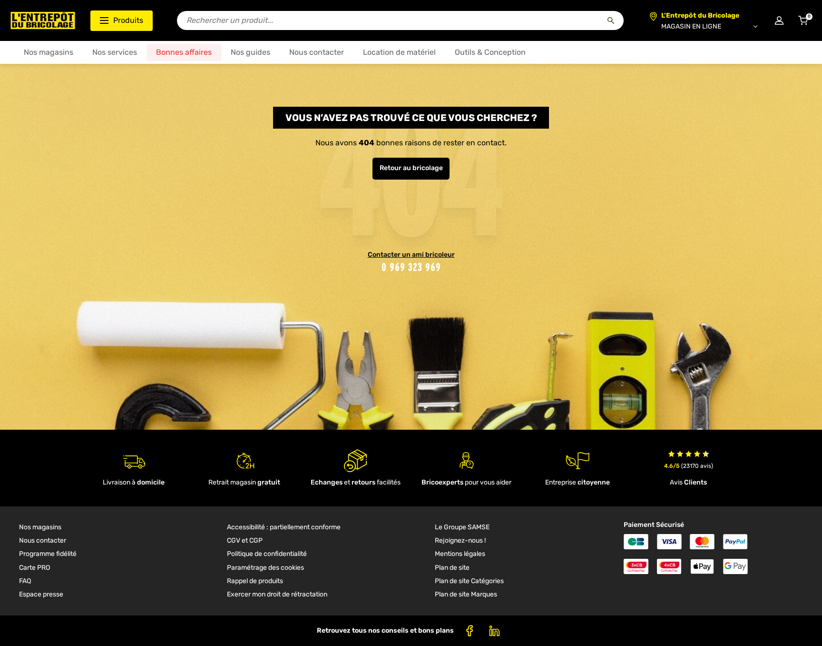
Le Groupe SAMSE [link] (462, 527)
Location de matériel (399, 52)
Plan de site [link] (452, 568)
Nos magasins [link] (40, 527)
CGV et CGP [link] (245, 540)
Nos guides (250, 52)
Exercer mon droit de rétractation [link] (277, 594)
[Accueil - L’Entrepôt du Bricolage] (43, 20)
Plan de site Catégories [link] (469, 581)
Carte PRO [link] (34, 568)
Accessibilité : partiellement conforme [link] (284, 527)
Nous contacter (316, 52)
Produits (128, 20)
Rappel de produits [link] (255, 581)
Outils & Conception (490, 52)
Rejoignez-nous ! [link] (460, 540)
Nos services (114, 52)
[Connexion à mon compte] (779, 20)
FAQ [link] (25, 581)
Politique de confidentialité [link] (267, 554)
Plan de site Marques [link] (466, 594)
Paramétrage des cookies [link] (265, 568)
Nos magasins (48, 52)
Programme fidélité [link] (48, 554)
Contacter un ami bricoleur (411, 255)
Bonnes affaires (184, 52)
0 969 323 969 (411, 267)
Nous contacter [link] (42, 540)
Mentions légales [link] (460, 554)
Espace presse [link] (41, 594)
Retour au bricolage (411, 168)
